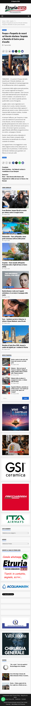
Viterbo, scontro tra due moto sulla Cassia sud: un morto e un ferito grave (6, 362)
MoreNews (15, 704)
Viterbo (10, 341)
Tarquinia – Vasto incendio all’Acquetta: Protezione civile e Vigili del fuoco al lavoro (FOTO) (14, 265)
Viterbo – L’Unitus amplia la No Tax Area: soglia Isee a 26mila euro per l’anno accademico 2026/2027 (18, 684)
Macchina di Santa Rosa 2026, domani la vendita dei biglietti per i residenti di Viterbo (15, 346)
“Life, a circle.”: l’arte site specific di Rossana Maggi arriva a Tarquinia (18, 665)
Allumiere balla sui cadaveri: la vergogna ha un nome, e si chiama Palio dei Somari (6, 381)
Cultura (4, 660)
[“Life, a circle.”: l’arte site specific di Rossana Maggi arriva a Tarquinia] (5, 667)
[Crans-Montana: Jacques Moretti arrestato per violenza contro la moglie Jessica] (15, 199)
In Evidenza (18, 232)
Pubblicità (17, 699)
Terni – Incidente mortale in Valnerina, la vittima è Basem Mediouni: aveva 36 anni (14, 320)
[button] (2, 16)
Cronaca (4, 30)
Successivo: (15, 178)
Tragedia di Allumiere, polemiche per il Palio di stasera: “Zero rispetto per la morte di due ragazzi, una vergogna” (6, 390)
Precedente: (13, 169)
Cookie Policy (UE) (9, 699)
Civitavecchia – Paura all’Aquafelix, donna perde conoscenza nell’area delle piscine (14, 237)
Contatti (23, 699)
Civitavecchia (11, 232)
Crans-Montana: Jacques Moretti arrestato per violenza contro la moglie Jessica (14, 211)
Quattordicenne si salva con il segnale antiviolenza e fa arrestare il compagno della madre (15, 293)
